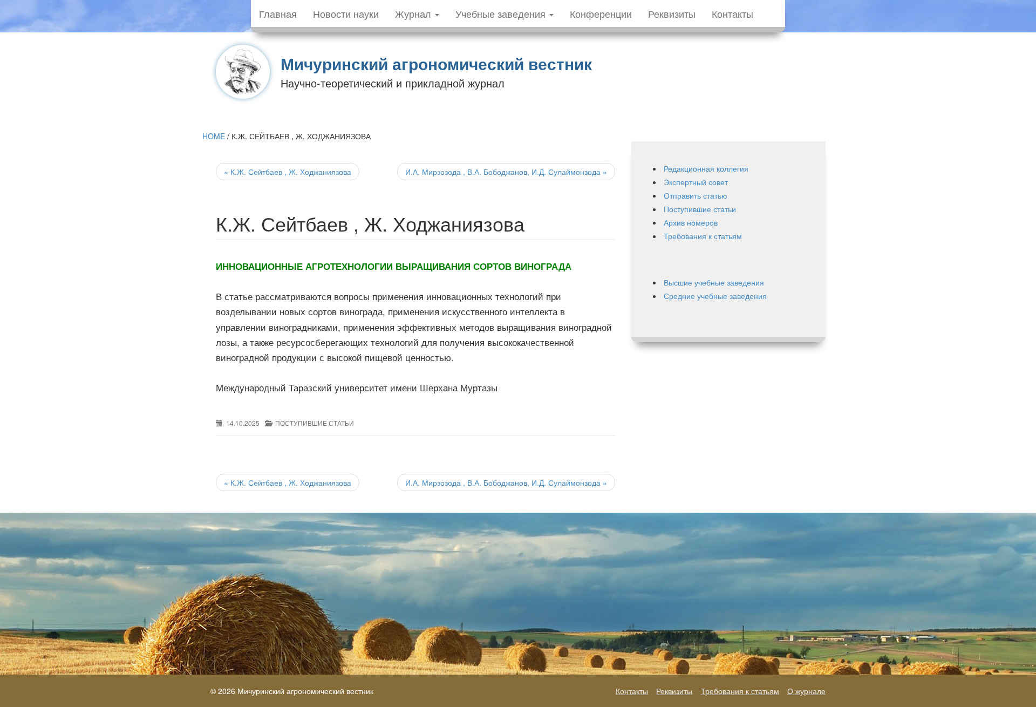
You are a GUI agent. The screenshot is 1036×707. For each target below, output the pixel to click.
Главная (278, 13)
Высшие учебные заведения (714, 282)
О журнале (806, 690)
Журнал (414, 13)
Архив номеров (691, 222)
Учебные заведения (501, 13)
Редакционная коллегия (706, 168)
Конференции (601, 13)
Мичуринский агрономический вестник (436, 63)
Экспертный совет (696, 181)
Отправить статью (695, 195)
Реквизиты (672, 13)
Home (213, 136)
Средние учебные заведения (715, 295)
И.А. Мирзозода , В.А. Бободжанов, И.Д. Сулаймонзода (506, 171)
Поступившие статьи (314, 422)
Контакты (732, 13)
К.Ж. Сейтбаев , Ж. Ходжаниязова (287, 171)
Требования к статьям (703, 235)
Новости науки (346, 13)
